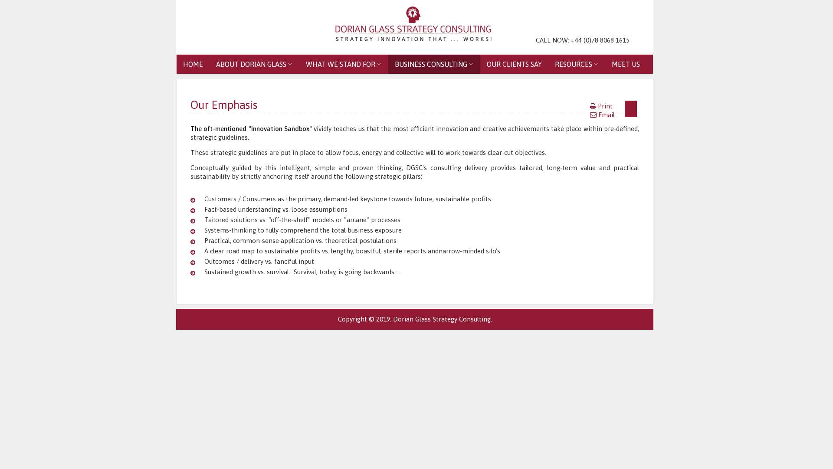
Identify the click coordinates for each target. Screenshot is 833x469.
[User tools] (631, 109)
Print (605, 106)
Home (193, 64)
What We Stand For (340, 64)
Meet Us (626, 64)
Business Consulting (431, 64)
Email (606, 114)
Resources (573, 64)
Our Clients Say (514, 64)
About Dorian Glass (251, 64)
